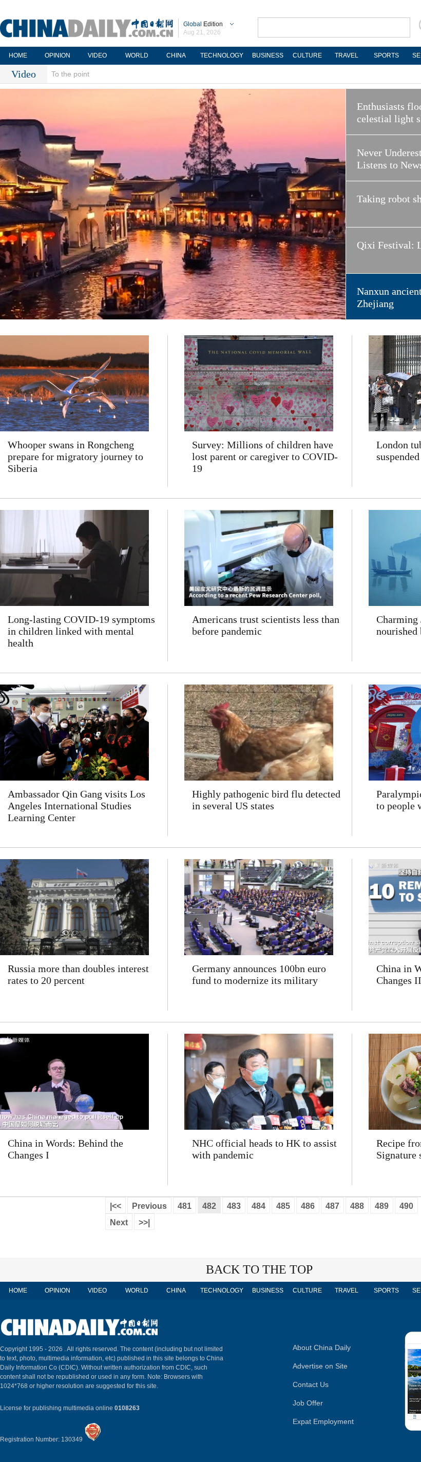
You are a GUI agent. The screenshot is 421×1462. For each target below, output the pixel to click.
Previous (149, 1206)
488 (357, 1206)
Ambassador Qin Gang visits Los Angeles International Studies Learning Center (76, 805)
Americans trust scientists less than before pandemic (265, 625)
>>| (144, 1222)
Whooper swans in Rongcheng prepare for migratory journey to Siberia (75, 456)
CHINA (176, 55)
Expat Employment (323, 1421)
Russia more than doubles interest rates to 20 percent (78, 974)
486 (308, 1206)
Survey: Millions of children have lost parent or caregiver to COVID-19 (265, 456)
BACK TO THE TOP (259, 1269)
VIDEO (97, 55)
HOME (18, 55)
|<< (115, 1206)
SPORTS (386, 55)
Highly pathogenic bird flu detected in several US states (266, 799)
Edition (203, 24)
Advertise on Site (320, 1366)
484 (258, 1206)
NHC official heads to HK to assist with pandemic (264, 1149)
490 (406, 1206)
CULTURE (307, 55)
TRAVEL (346, 55)
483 (234, 1206)
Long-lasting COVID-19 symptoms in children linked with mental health (81, 631)
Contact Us (311, 1384)
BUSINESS (267, 55)
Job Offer (308, 1403)
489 (382, 1206)
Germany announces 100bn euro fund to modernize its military (259, 974)
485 (283, 1206)
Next (119, 1222)
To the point (70, 74)
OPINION (57, 55)
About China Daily (322, 1347)
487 (332, 1206)
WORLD (136, 55)
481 (185, 1206)
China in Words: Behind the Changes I (65, 1149)
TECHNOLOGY (221, 55)
